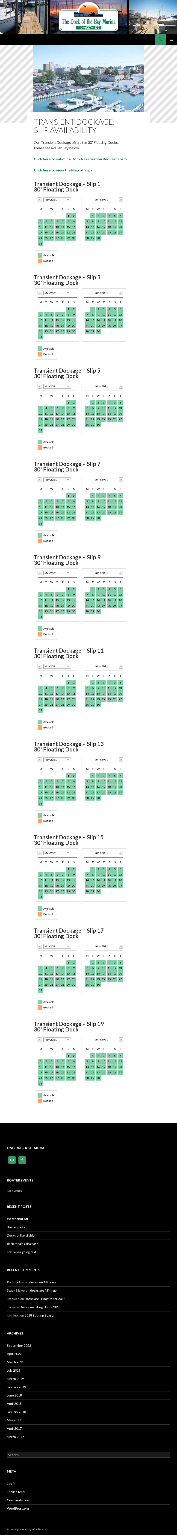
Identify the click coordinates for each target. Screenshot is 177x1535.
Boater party (16, 1227)
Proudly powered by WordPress (26, 1529)
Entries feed (16, 1492)
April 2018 (14, 1403)
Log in (11, 1483)
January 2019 (16, 1387)
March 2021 (15, 1362)
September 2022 (19, 1345)
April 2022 (14, 1354)
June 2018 (14, 1395)
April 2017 (14, 1428)
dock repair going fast (22, 1244)
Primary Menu (171, 39)
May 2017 (14, 1420)
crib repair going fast (21, 1252)
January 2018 (16, 1412)
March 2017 (15, 1437)
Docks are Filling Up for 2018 (45, 1299)
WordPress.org (18, 1508)
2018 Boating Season (40, 1315)
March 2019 (15, 1379)
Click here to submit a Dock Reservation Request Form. (81, 159)
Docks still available (21, 1235)
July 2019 (14, 1370)
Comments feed (18, 1500)
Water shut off (17, 1219)
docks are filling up (42, 1282)
